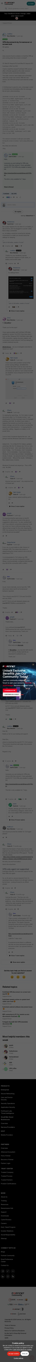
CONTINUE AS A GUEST (12, 694)
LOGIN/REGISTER (9, 690)
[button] (18, 1358)
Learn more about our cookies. (22, 1349)
